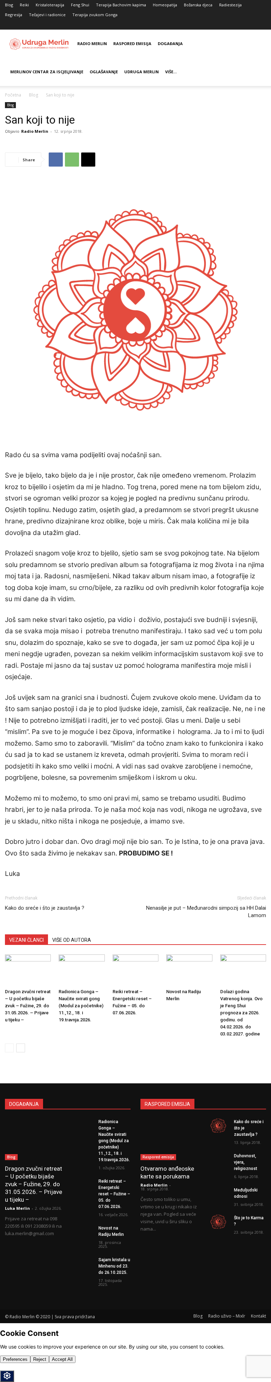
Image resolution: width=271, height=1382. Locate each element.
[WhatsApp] (72, 159)
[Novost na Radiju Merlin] (189, 970)
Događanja (170, 43)
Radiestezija (230, 4)
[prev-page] (9, 1048)
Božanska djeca (198, 4)
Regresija (13, 14)
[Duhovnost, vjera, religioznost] (218, 1160)
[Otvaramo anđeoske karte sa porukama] (169, 1139)
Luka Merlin (17, 1208)
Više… (171, 71)
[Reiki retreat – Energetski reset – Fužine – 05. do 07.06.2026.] (135, 970)
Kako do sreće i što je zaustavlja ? (44, 908)
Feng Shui (80, 4)
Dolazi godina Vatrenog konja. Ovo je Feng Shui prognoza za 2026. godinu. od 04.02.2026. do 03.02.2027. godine (241, 1012)
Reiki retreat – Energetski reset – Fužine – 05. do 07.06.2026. (114, 1194)
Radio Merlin (92, 43)
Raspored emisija (132, 43)
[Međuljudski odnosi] (218, 1194)
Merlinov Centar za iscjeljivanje (46, 71)
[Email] (88, 159)
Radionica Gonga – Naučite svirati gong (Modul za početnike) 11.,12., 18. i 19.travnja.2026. (81, 1005)
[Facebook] (249, 25)
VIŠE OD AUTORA (71, 940)
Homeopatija (165, 4)
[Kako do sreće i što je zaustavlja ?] (218, 1126)
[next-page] (20, 1048)
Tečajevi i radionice (47, 14)
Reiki (24, 4)
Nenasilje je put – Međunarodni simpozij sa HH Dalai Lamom (206, 912)
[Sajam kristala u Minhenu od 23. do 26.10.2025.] (83, 1264)
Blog (9, 4)
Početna (13, 95)
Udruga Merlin (141, 71)
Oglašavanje (104, 71)
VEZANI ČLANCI (26, 940)
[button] (238, 24)
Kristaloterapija (50, 4)
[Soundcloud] (260, 25)
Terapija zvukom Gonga (95, 14)
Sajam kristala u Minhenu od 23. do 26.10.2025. (114, 1266)
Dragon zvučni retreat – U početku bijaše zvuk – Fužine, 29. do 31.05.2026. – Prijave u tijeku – (27, 1005)
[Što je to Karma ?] (218, 1222)
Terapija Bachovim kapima (121, 4)
